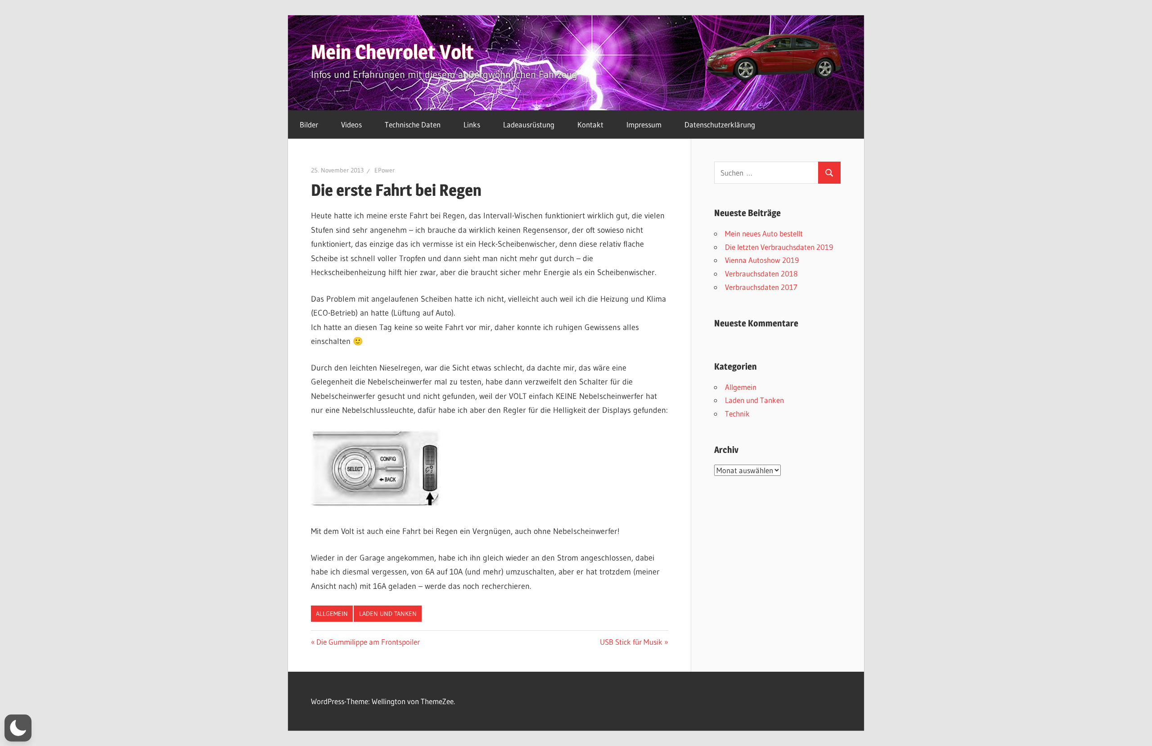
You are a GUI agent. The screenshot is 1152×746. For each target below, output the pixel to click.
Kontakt (590, 124)
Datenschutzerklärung (719, 124)
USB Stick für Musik (631, 642)
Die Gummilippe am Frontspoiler (368, 642)
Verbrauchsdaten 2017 (761, 287)
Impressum (644, 124)
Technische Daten (413, 124)
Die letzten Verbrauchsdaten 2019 (779, 247)
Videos (351, 124)
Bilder (309, 124)
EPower (384, 170)
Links (472, 124)
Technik (737, 413)
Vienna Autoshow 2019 (762, 260)
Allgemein (332, 614)
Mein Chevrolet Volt (392, 52)
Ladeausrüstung (528, 124)
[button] (18, 727)
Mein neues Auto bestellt (764, 233)
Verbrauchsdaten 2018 (761, 273)
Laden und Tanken (388, 614)
